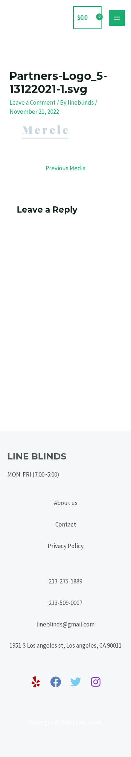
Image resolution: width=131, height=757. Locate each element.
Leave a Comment (32, 102)
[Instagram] (95, 681)
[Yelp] (35, 681)
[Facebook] (55, 681)
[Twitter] (75, 681)
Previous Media (65, 168)
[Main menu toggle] (117, 18)
